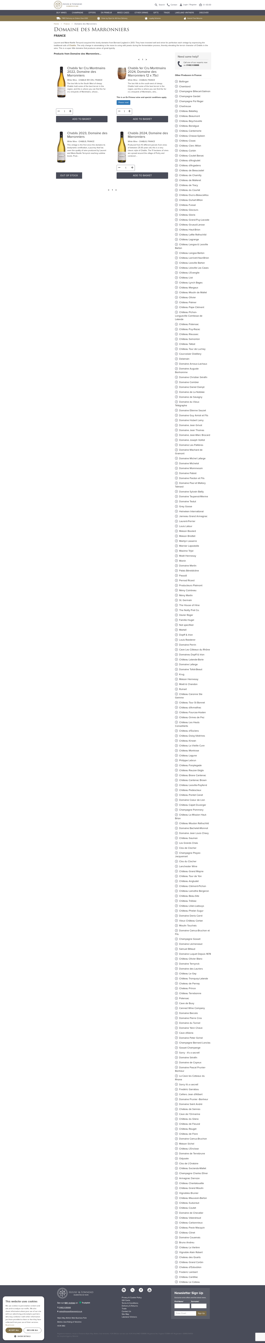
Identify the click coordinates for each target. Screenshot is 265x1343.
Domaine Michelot (188, 463)
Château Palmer (187, 302)
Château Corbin (187, 150)
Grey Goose (185, 506)
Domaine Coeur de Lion (191, 799)
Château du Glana (188, 1118)
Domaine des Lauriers (190, 968)
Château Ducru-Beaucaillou (193, 195)
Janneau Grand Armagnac (192, 516)
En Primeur (106, 12)
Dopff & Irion (185, 634)
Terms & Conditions (130, 1303)
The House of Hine (189, 605)
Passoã (182, 575)
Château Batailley (188, 111)
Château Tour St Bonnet (191, 702)
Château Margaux (188, 287)
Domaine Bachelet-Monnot (193, 828)
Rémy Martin (185, 595)
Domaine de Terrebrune (191, 1153)
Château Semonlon (189, 339)
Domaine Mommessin (190, 468)
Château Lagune (187, 755)
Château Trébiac (187, 900)
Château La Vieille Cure (191, 745)
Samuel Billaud (186, 948)
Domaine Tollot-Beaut (190, 669)
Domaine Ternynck (188, 963)
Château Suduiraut (188, 1202)
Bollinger (183, 81)
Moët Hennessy (187, 555)
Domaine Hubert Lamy (191, 420)
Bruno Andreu (186, 1242)
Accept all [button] (14, 1330)
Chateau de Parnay (189, 983)
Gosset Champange (189, 1047)
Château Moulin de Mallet (192, 292)
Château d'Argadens (189, 165)
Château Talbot (186, 344)
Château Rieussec (188, 334)
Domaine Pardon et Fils (191, 478)
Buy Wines (61, 12)
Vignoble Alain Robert (190, 1252)
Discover (204, 12)
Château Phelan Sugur (190, 910)
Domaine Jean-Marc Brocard (194, 435)
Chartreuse (184, 106)
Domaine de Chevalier (190, 1212)
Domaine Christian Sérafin (192, 377)
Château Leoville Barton (191, 262)
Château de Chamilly (190, 175)
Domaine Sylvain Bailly (191, 491)
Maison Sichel (186, 1143)
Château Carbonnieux (190, 1222)
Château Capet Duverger (192, 804)
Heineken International (191, 511)
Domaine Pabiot (187, 473)
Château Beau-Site (188, 895)
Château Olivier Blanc (190, 958)
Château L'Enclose (188, 1148)
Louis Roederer (186, 639)
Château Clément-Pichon (192, 886)
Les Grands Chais (188, 842)
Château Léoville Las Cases (193, 267)
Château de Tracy (188, 185)
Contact (174, 5)
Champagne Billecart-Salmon (194, 91)
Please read (123, 102)
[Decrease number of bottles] (58, 111)
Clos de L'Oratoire (188, 1163)
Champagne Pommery (190, 809)
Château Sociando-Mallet (192, 1168)
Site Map (125, 1314)
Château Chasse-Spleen (191, 135)
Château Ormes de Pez (191, 717)
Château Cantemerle (189, 130)
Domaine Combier (188, 382)
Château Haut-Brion (189, 229)
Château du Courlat (189, 190)
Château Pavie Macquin (191, 1227)
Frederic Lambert (188, 1272)
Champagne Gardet (189, 96)
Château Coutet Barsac (191, 155)
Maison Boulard (187, 531)
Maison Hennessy (188, 679)
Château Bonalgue (188, 125)
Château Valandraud (189, 1217)
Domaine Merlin (187, 565)
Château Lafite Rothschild (192, 234)
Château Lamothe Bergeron (193, 890)
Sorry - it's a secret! (189, 1052)
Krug (181, 674)
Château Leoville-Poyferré (192, 785)
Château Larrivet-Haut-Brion (193, 257)
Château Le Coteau (189, 1282)
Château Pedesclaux (189, 790)
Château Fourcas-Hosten (192, 712)
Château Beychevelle (190, 121)
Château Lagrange (188, 239)
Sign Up (201, 1313)
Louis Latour (185, 526)
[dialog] (23, 1318)
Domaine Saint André (190, 1104)
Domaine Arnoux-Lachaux (192, 363)
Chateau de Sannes (189, 1109)
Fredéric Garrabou (188, 1089)
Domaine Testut (187, 501)
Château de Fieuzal (189, 1123)
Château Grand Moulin (190, 1188)
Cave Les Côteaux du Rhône (194, 649)
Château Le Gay (187, 973)
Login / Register (190, 4)
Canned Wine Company (191, 1008)
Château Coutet (187, 1207)
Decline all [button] (32, 1330)
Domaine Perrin (187, 644)
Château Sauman (188, 838)
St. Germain (185, 600)
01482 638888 (192, 65)
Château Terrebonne (189, 993)
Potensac (183, 998)
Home (56, 24)
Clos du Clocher (187, 861)
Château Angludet (188, 881)
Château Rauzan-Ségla (191, 770)
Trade (167, 12)
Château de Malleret (189, 180)
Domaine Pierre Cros (190, 1018)
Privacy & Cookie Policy (132, 1297)
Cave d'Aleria (185, 1032)
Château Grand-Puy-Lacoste (193, 219)
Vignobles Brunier (188, 1193)
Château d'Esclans (188, 730)
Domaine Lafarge (188, 664)
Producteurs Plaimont (190, 585)
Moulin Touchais (187, 925)
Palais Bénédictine (188, 570)
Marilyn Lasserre (187, 541)
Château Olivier (187, 297)
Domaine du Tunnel (189, 1022)
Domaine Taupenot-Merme (193, 496)
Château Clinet (186, 1232)
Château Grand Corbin (190, 1262)
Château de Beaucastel (191, 170)
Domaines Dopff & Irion (191, 654)
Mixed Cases (123, 12)
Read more (10, 1325)
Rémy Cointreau (187, 590)
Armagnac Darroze (189, 1178)
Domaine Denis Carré (190, 915)
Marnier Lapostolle (188, 545)
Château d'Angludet (189, 160)
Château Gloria (186, 214)
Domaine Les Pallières (190, 445)
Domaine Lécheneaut (190, 943)
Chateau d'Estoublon (189, 1267)
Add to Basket (81, 118)
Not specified (185, 624)
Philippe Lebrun (187, 760)
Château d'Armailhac (189, 707)
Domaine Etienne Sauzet (192, 410)
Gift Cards (126, 1300)
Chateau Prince (187, 988)
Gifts (155, 12)
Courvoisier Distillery (189, 353)
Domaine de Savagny (190, 397)
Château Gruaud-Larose (191, 224)
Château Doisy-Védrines (191, 735)
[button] (23, 1336)
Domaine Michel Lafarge (192, 458)
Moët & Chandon (188, 684)
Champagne (77, 12)
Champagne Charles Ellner (193, 1173)
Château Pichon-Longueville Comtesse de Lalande (188, 316)
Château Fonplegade (190, 765)
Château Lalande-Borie (191, 659)
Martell (182, 629)
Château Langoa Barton (191, 253)
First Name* (179, 1301)
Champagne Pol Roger (190, 101)
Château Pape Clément (191, 307)
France (67, 24)
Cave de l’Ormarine (189, 1114)
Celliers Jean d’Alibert (190, 1094)
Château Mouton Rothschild (193, 823)
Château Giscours (188, 209)
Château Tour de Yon (190, 876)
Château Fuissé (187, 205)
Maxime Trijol (185, 550)
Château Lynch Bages (190, 282)
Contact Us (126, 1311)
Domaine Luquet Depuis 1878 (194, 953)
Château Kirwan (187, 740)
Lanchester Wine (187, 866)
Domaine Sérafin (187, 1057)
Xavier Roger (185, 615)
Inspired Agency (66, 1336)
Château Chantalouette (191, 1183)
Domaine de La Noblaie (191, 392)
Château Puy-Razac (189, 329)
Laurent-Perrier (186, 521)
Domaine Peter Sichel (190, 1037)
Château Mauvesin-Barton (192, 1198)
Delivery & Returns (130, 1306)
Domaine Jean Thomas (191, 430)
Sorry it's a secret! (188, 1084)
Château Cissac (187, 140)
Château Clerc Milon (189, 145)
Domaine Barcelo (188, 1013)
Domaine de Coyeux (189, 1062)
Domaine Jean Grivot (190, 425)
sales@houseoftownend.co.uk (70, 1311)
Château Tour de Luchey (192, 349)
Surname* (195, 1301)
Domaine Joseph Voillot (191, 440)
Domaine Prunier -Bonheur (193, 1099)
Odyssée (183, 1158)
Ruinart (182, 689)
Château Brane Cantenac (192, 775)
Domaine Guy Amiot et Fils (193, 415)
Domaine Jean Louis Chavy (193, 833)
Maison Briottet (186, 536)
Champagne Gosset (189, 938)
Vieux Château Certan (190, 920)
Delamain (183, 358)
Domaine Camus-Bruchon (192, 1138)
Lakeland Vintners (184, 12)
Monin (182, 560)
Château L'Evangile (188, 272)
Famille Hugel (186, 619)
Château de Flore (188, 1133)
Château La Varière (189, 1247)
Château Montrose (188, 750)
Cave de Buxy (186, 1003)
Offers (92, 12)
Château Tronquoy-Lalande (193, 978)
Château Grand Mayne (190, 871)
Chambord (184, 86)
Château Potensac (188, 324)
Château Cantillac (188, 1277)
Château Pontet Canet (190, 794)
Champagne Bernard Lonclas (194, 1042)
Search (162, 5)
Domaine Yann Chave (190, 1027)
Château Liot (185, 277)
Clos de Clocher (187, 847)
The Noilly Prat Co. (188, 610)
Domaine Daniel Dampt (191, 387)
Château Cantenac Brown (192, 780)
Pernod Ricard (186, 580)
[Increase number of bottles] (70, 111)
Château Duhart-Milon (190, 200)
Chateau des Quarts (189, 1257)
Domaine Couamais (189, 1237)
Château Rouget (187, 1128)
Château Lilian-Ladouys (191, 905)
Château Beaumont (189, 116)
